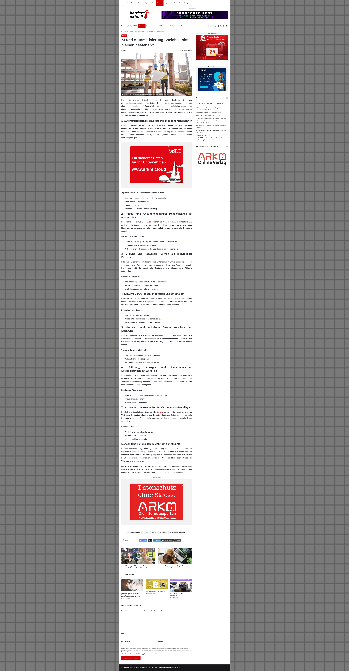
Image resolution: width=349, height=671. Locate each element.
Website (160, 641)
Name (123, 633)
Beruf (146, 532)
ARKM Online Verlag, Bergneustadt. (155, 667)
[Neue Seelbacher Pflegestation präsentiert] (181, 585)
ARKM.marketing (192, 8)
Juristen (160, 412)
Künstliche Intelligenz (178, 532)
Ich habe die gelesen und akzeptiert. (140, 654)
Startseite (126, 3)
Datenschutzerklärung (181, 3)
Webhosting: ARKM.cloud (172, 667)
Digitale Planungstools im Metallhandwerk (209, 112)
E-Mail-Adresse (126, 641)
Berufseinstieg (142, 3)
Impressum (168, 3)
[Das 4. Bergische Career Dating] (157, 584)
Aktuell (133, 3)
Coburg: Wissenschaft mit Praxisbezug (208, 115)
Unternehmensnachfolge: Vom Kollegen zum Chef (211, 118)
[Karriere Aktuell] (138, 14)
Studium (152, 3)
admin (124, 50)
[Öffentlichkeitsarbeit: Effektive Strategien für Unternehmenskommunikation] (132, 585)
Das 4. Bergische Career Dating (155, 591)
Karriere (159, 3)
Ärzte (149, 222)
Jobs (154, 532)
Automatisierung (134, 532)
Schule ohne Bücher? (203, 135)
